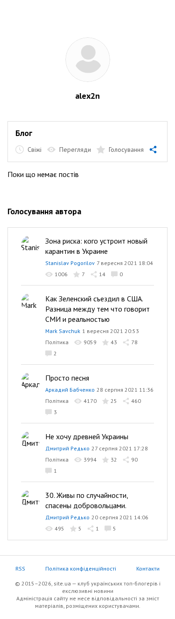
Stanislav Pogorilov (70, 262)
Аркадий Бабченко (70, 389)
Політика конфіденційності (80, 568)
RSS (20, 568)
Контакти (148, 568)
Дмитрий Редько (67, 448)
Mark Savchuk (62, 330)
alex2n (87, 95)
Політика (57, 342)
